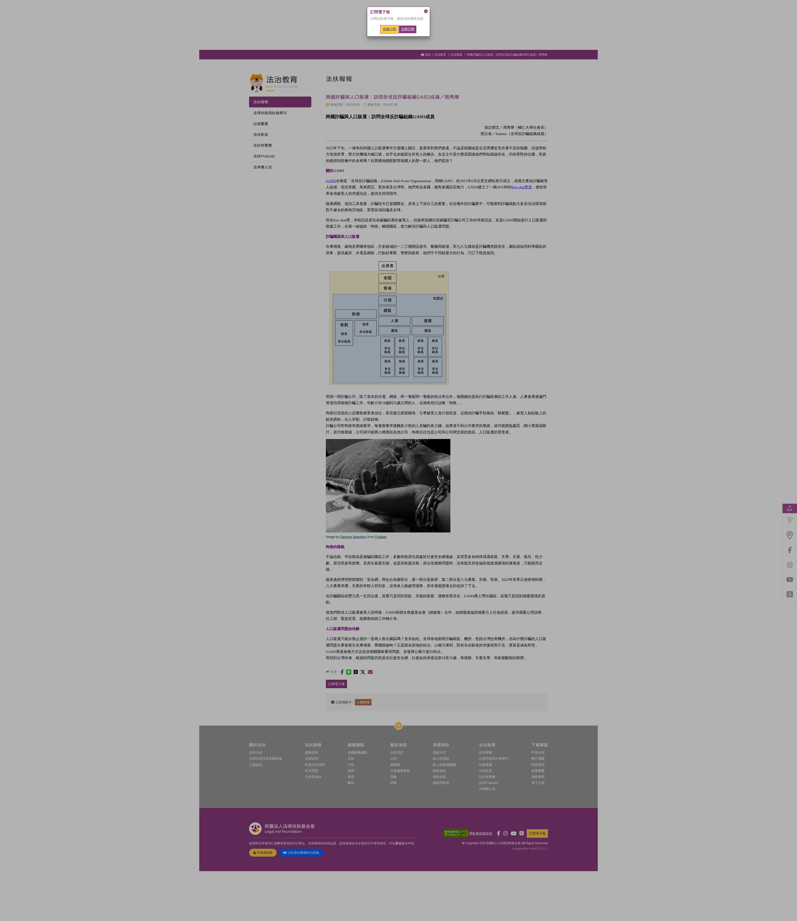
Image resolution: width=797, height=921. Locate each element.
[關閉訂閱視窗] (426, 11)
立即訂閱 (407, 29)
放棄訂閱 (389, 29)
